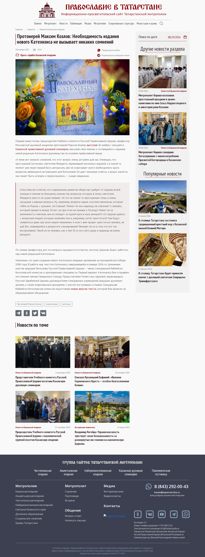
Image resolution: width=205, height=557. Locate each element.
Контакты (112, 505)
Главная (19, 29)
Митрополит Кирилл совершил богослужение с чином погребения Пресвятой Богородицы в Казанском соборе (160, 158)
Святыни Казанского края (30, 509)
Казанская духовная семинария (131, 472)
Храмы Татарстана (26, 522)
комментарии (52, 304)
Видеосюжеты (112, 495)
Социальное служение (28, 518)
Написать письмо (75, 520)
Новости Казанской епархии (52, 29)
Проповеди (72, 495)
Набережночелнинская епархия (97, 472)
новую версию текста (83, 288)
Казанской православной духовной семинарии (41, 149)
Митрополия (100, 23)
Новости (63, 23)
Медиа (87, 23)
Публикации (76, 23)
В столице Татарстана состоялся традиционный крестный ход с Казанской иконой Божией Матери (163, 224)
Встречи (70, 500)
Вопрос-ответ (73, 515)
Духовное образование (29, 513)
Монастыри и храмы (147, 23)
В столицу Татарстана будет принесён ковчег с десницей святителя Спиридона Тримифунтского (162, 277)
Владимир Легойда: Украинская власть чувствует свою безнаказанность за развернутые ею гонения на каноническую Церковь (99, 438)
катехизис (66, 304)
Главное (38, 23)
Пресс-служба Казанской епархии (38, 55)
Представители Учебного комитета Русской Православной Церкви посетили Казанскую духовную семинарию (40, 381)
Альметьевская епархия (68, 472)
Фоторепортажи (113, 491)
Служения (70, 491)
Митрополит (50, 23)
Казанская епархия (26, 491)
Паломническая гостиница (161, 472)
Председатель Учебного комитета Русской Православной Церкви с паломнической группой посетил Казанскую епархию (40, 436)
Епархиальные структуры (121, 23)
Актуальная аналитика (85, 427)
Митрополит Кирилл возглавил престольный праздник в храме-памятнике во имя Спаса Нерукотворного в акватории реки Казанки (162, 101)
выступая (92, 145)
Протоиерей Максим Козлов (29, 304)
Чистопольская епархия (42, 472)
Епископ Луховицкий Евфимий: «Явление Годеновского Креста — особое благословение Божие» (102, 381)
